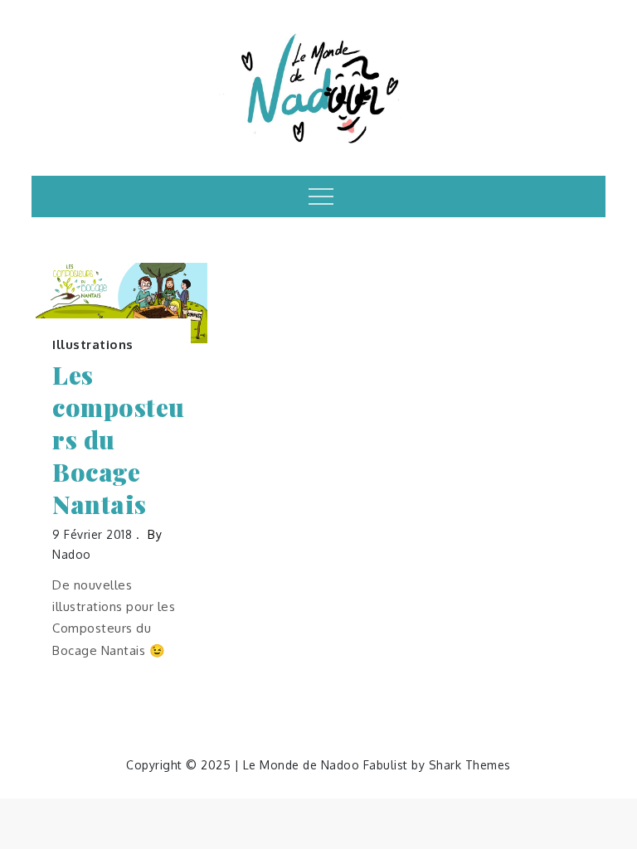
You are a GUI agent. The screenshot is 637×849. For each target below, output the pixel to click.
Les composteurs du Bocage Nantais (118, 440)
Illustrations (93, 344)
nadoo (71, 554)
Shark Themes (470, 765)
